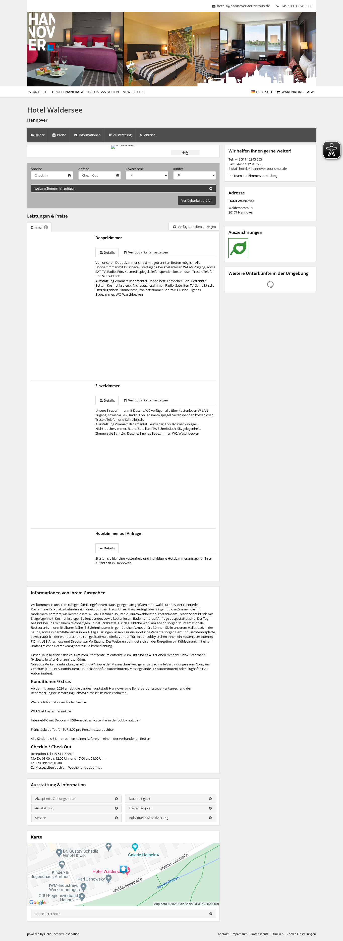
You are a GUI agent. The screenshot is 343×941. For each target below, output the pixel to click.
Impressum (240, 934)
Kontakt (223, 934)
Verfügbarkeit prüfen (196, 200)
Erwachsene (135, 169)
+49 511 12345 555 (296, 6)
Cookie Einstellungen (301, 934)
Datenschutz (259, 934)
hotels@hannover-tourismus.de (243, 6)
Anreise (36, 169)
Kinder (178, 169)
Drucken (277, 934)
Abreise (83, 169)
